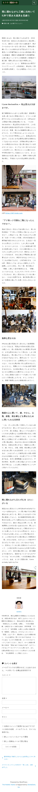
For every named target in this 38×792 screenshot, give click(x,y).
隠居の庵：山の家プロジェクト (13, 23)
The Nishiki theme (8, 785)
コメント (6, 675)
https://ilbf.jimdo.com (14, 213)
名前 (4, 698)
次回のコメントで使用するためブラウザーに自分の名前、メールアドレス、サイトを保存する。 (19, 729)
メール (5, 707)
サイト (4, 717)
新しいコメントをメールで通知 (16, 737)
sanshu (19, 612)
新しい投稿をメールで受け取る (16, 741)
